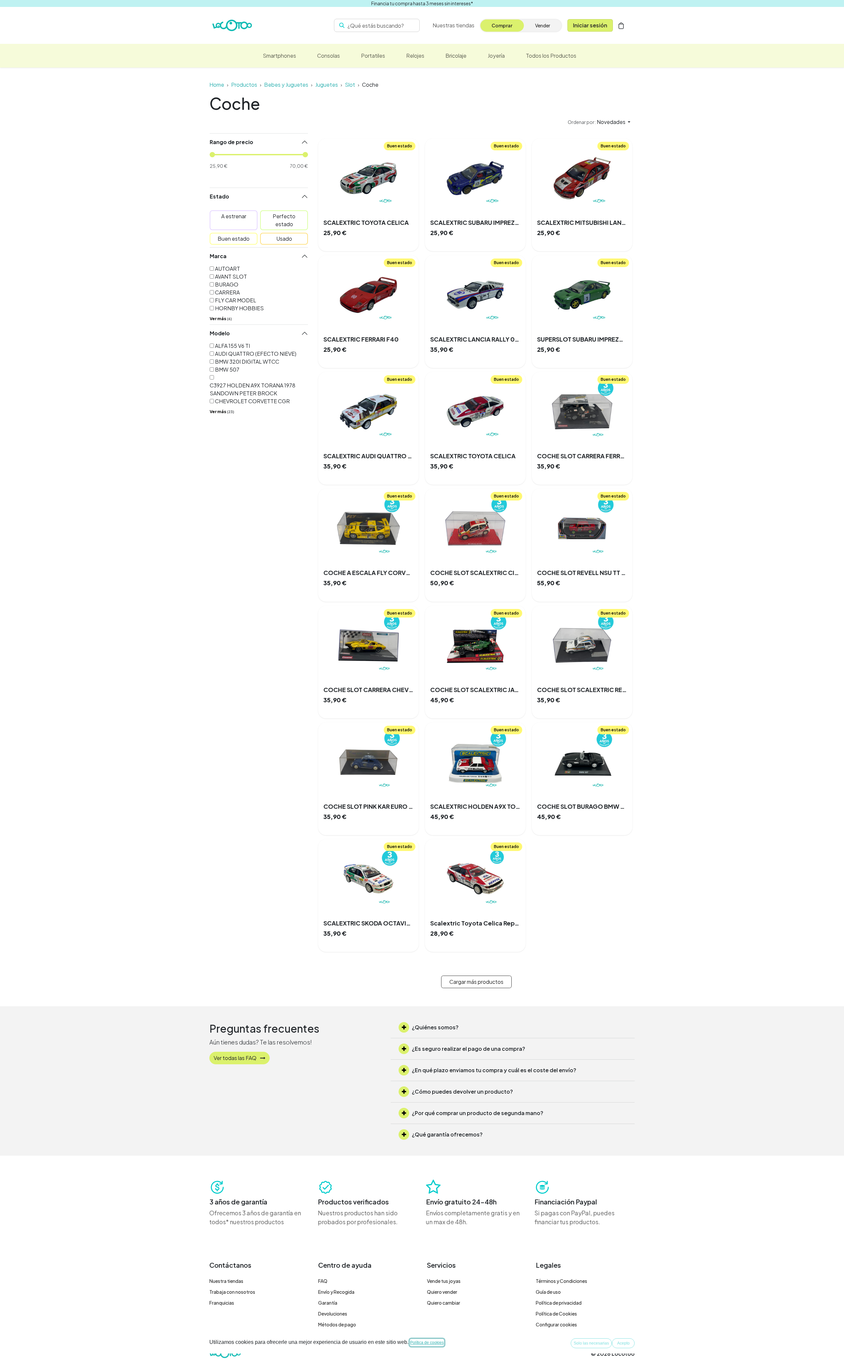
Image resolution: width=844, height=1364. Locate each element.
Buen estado (234, 238)
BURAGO (226, 284)
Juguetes (326, 84)
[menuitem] (279, 56)
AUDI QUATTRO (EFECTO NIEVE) (255, 353)
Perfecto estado (284, 220)
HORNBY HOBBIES (239, 308)
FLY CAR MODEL (235, 300)
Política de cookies (427, 1342)
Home (216, 84)
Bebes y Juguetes (286, 84)
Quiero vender (442, 1292)
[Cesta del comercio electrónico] (621, 25)
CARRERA (227, 292)
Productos (244, 84)
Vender (542, 25)
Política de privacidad (559, 1303)
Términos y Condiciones (561, 1281)
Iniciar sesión (590, 25)
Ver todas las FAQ (235, 1057)
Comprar (502, 25)
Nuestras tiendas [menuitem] (453, 25)
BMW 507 (227, 369)
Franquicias (221, 1303)
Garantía (327, 1303)
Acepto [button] (623, 1343)
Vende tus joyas (444, 1281)
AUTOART (227, 268)
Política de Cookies (556, 1314)
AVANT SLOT (231, 276)
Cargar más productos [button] (476, 981)
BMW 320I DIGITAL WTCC (247, 361)
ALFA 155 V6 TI (232, 345)
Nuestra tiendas (226, 1281)
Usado (284, 238)
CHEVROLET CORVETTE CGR (252, 401)
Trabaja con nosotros (232, 1292)
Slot (350, 84)
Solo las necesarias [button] (591, 1343)
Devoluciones (332, 1314)
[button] (599, 122)
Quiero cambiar (443, 1303)
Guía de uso (548, 1292)
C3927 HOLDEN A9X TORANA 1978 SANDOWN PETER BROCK (252, 389)
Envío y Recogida (336, 1292)
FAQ (322, 1281)
